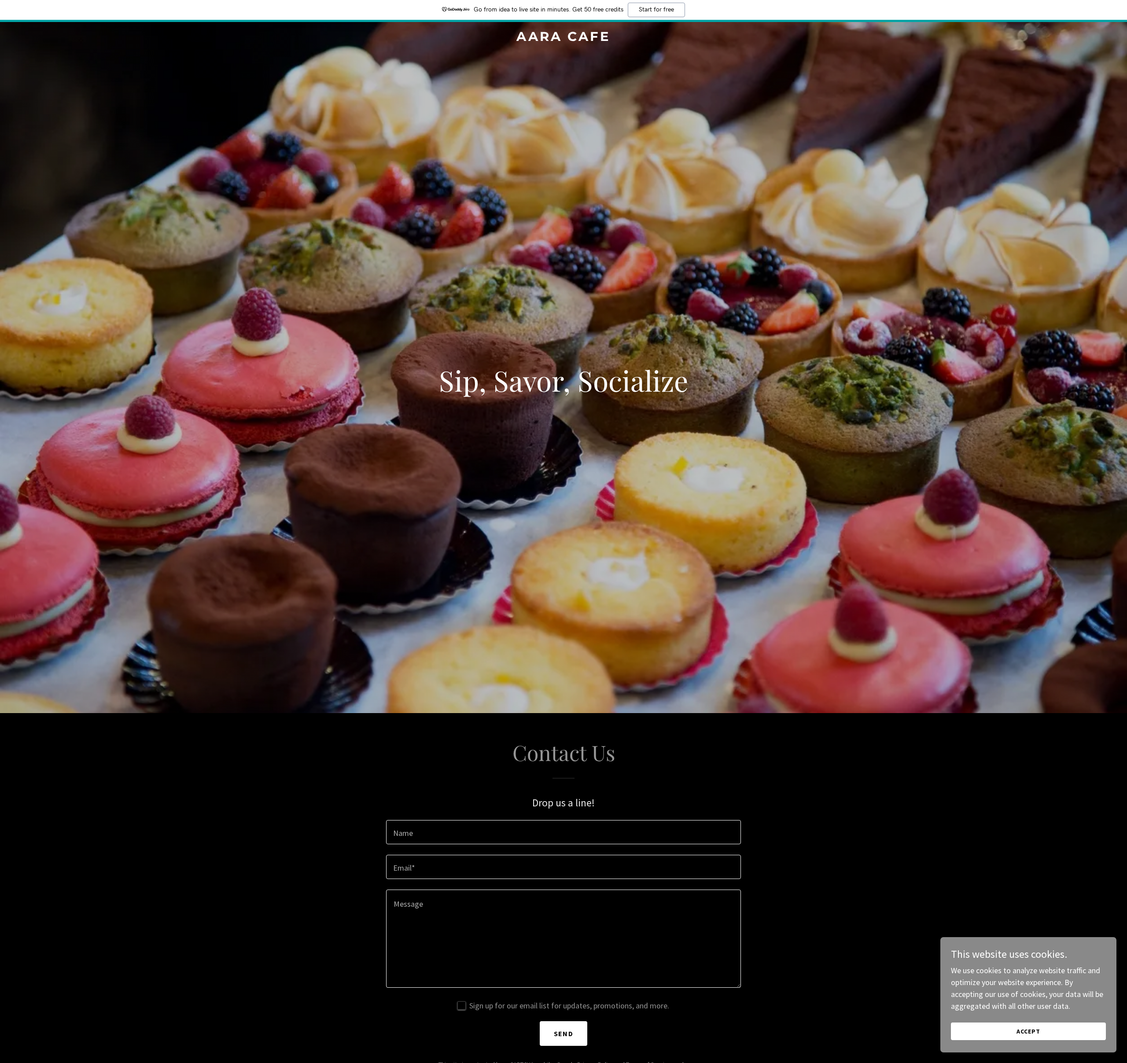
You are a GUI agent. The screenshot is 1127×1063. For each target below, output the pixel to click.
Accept (1028, 1031)
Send (563, 1033)
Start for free (656, 10)
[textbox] (563, 832)
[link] (563, 38)
